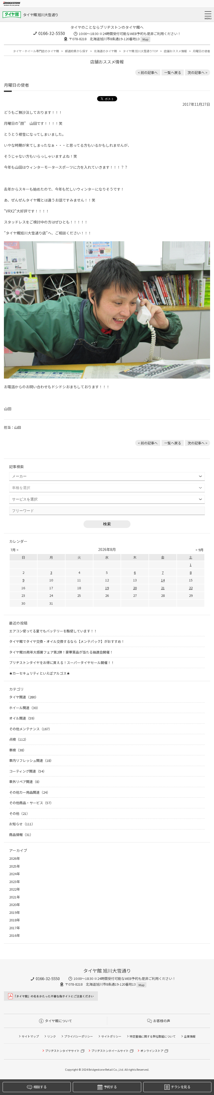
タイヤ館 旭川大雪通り (40, 14)
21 (163, 587)
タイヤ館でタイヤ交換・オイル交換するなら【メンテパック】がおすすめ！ (66, 641)
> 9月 (199, 549)
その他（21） (19, 813)
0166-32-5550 (51, 33)
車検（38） (17, 749)
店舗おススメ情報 (175, 51)
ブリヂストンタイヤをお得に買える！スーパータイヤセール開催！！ (61, 662)
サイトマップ (30, 1036)
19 (107, 587)
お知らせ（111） (22, 823)
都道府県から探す (76, 51)
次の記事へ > (197, 72)
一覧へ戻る (172, 72)
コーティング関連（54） (27, 771)
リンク (51, 1036)
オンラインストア (151, 1051)
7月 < (14, 549)
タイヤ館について (58, 1020)
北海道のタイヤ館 (105, 51)
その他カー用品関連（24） (29, 792)
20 (135, 587)
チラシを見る (180, 1086)
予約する (110, 1086)
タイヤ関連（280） (23, 696)
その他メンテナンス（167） (30, 728)
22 (191, 587)
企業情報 (189, 1036)
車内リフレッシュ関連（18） (31, 760)
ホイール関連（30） (24, 707)
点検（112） (18, 739)
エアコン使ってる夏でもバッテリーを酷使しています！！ (53, 630)
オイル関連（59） (23, 718)
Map (145, 39)
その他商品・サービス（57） (31, 802)
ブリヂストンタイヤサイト (62, 1051)
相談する (39, 1086)
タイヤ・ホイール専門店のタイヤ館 (36, 51)
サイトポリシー (111, 1036)
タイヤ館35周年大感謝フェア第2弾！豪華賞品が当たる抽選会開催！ (61, 652)
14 (163, 580)
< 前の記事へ (148, 72)
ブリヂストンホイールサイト (110, 1051)
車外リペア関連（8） (25, 781)
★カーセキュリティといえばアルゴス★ (39, 673)
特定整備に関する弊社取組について (153, 1036)
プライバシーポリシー (78, 1036)
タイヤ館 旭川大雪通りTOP (140, 51)
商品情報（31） (21, 834)
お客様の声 (161, 1020)
